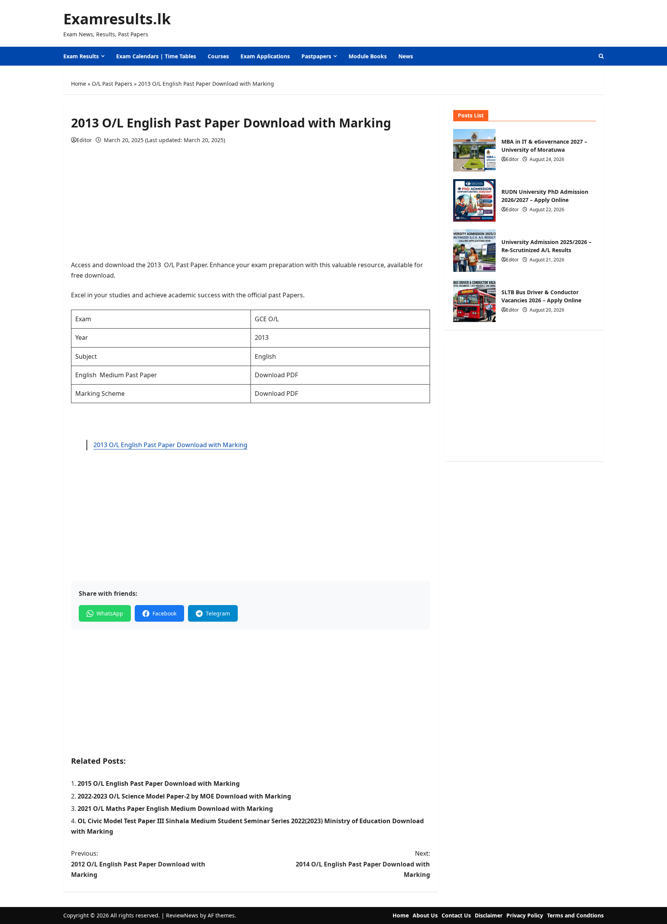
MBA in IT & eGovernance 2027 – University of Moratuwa (474, 150)
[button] (601, 56)
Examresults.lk (117, 18)
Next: (363, 863)
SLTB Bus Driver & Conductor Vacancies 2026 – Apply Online (474, 301)
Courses (218, 56)
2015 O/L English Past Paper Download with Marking (159, 783)
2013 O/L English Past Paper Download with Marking (170, 445)
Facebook (164, 613)
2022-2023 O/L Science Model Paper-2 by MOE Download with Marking (184, 796)
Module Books (368, 56)
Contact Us (456, 915)
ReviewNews (182, 915)
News (405, 56)
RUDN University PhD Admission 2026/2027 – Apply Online (474, 200)
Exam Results (81, 56)
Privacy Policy (524, 915)
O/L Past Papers (112, 83)
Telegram (218, 613)
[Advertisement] (250, 206)
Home (78, 83)
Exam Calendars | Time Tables (156, 56)
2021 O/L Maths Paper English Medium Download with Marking (175, 808)
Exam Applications (265, 56)
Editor (84, 140)
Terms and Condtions (575, 915)
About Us (425, 915)
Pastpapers (316, 56)
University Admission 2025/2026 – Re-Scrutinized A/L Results (474, 250)
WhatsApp (109, 613)
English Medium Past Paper (116, 375)
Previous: (138, 863)
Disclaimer (489, 915)
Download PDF (276, 375)
